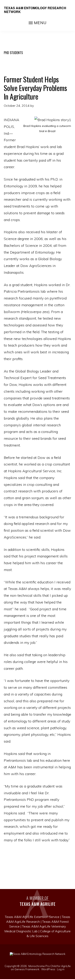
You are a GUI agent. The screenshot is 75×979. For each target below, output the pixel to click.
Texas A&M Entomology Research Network (35, 10)
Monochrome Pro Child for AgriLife (49, 966)
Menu (40, 22)
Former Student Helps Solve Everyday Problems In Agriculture (35, 88)
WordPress (48, 969)
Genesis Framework (27, 969)
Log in (60, 969)
